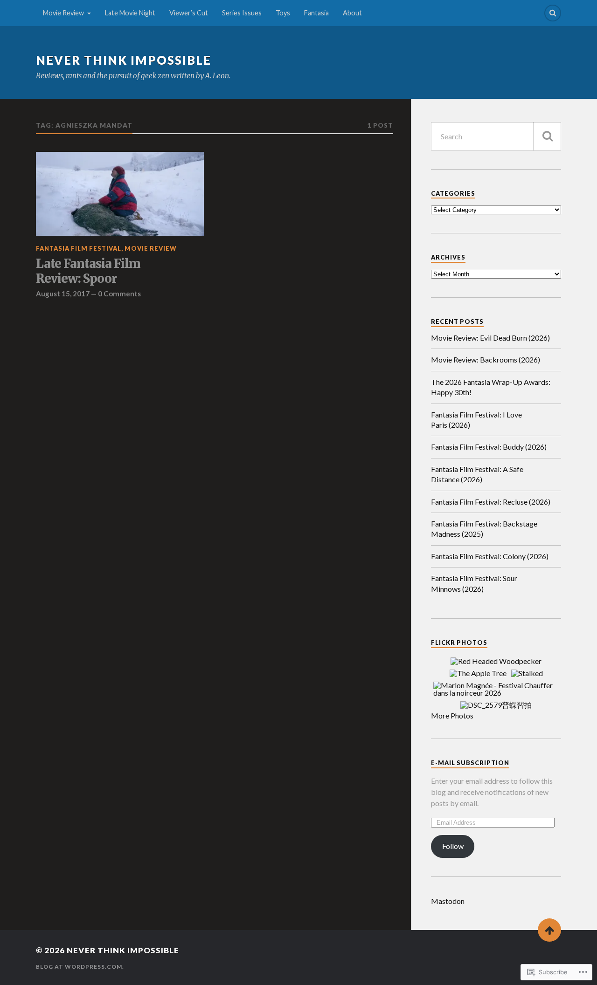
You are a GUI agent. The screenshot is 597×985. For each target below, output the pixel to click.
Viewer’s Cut (188, 13)
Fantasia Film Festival (78, 248)
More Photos (452, 715)
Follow (453, 845)
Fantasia (316, 13)
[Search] (552, 13)
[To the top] (549, 930)
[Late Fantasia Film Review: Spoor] (120, 194)
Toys (283, 13)
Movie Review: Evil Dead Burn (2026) (490, 337)
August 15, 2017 (63, 293)
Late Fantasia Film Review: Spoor (88, 271)
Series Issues (242, 13)
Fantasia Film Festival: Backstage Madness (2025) (484, 528)
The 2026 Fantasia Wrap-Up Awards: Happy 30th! (490, 387)
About (352, 13)
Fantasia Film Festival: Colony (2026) (489, 556)
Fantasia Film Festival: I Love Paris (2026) (476, 419)
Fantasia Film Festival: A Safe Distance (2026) (477, 474)
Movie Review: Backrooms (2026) (485, 359)
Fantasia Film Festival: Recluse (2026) (490, 501)
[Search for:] (496, 136)
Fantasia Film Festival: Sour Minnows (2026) (474, 583)
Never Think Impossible (123, 60)
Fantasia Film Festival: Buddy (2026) (489, 446)
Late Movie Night (130, 13)
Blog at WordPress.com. (80, 966)
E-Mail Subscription (470, 762)
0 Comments (119, 293)
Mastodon (448, 900)
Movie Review (63, 13)
